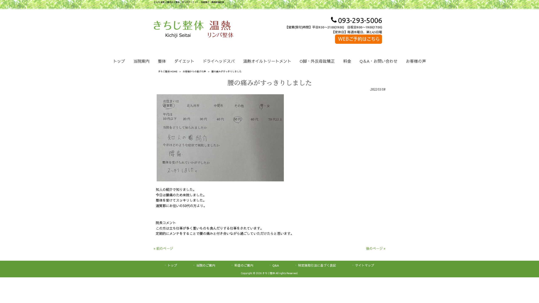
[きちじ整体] (179, 30)
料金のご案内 (243, 265)
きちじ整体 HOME (167, 71)
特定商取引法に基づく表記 (317, 265)
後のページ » (375, 248)
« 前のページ (163, 248)
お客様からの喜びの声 (194, 71)
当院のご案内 (205, 265)
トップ (172, 265)
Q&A (275, 265)
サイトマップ (364, 265)
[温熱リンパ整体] (220, 30)
